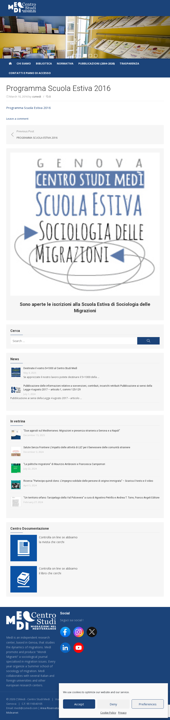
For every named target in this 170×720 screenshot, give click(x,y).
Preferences (148, 704)
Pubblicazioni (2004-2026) (96, 63)
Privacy (122, 712)
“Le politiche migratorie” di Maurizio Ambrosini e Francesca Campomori (64, 464)
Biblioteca (44, 63)
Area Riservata (49, 708)
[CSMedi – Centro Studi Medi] (10, 63)
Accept (79, 704)
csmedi (36, 96)
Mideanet (12, 712)
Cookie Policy (108, 712)
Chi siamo (24, 63)
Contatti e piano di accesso (30, 73)
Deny (113, 704)
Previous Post (37, 134)
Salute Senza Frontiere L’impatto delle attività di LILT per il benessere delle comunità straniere (76, 447)
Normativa (65, 63)
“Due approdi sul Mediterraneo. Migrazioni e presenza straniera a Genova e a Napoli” (71, 430)
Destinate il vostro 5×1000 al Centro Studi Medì (50, 368)
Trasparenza (129, 63)
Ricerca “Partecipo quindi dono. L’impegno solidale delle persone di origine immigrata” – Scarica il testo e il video (88, 480)
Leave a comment (17, 118)
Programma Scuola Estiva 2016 (28, 108)
